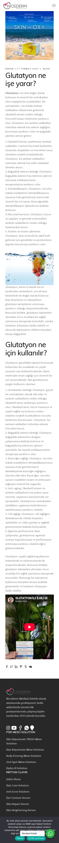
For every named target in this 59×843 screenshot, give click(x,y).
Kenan (9, 69)
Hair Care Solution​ (17, 785)
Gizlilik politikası (36, 838)
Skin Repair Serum (17, 804)
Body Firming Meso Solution (23, 755)
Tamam (20, 838)
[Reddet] (55, 829)
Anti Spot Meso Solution (21, 762)
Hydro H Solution (16, 768)
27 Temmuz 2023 (28, 69)
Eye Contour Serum (18, 797)
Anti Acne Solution (17, 791)
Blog (46, 69)
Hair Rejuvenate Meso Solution (25, 749)
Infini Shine (13, 779)
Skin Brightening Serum (21, 810)
